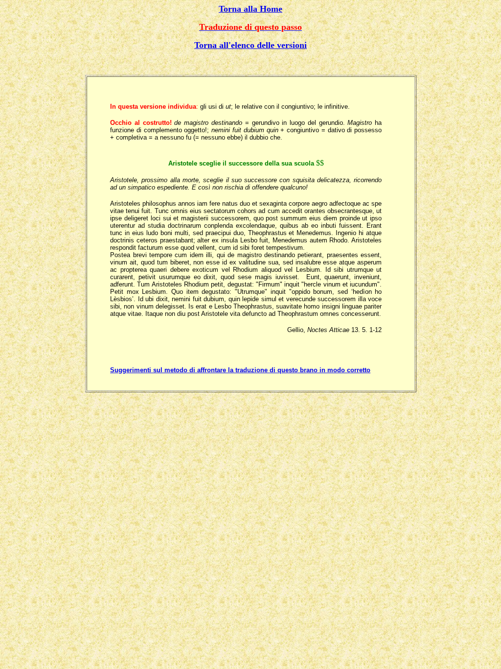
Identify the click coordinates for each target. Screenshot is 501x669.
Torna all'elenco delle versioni (250, 45)
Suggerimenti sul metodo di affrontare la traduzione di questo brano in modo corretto (240, 370)
